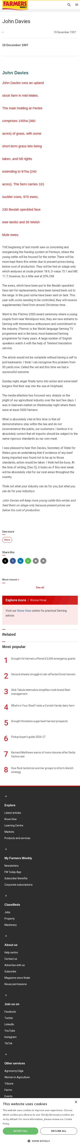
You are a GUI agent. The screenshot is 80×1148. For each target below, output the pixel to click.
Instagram (10, 1037)
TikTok (8, 1043)
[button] (40, 1141)
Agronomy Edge (13, 1070)
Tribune (8, 1083)
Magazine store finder (17, 977)
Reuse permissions (15, 984)
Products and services (17, 838)
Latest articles (12, 812)
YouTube (9, 1030)
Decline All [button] (58, 1131)
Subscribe (10, 971)
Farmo (8, 1089)
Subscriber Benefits (16, 878)
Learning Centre (13, 825)
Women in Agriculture (17, 1077)
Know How (24, 610)
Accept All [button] (21, 1131)
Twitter (8, 1018)
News (7, 540)
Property (9, 918)
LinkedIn (9, 1024)
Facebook (10, 1011)
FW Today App (12, 872)
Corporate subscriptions (18, 884)
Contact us (10, 958)
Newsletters (11, 865)
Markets (9, 831)
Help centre (11, 952)
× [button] (75, 1102)
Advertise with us (14, 965)
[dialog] (40, 1123)
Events (8, 1096)
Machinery (10, 924)
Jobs (7, 912)
